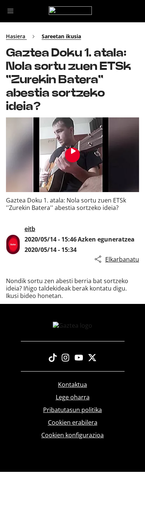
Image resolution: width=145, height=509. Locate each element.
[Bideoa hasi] (72, 154)
